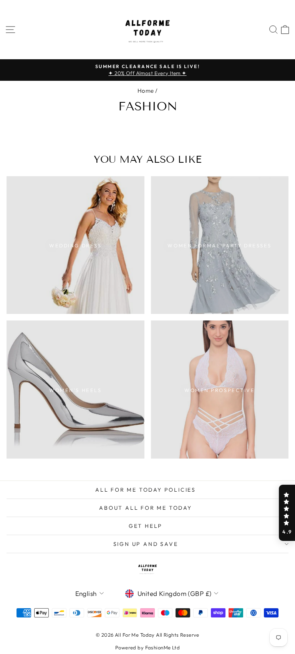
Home (146, 90)
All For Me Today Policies (145, 489)
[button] (287, 513)
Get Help (145, 525)
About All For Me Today (145, 507)
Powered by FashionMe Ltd (147, 647)
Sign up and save (145, 544)
